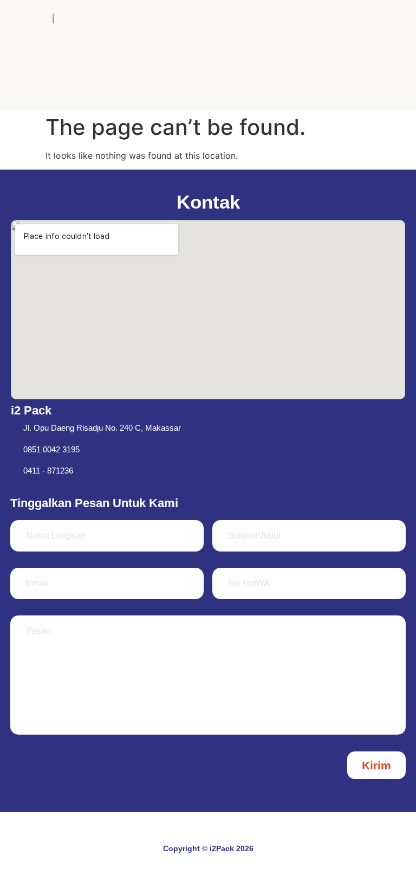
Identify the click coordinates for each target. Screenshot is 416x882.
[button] (365, 55)
